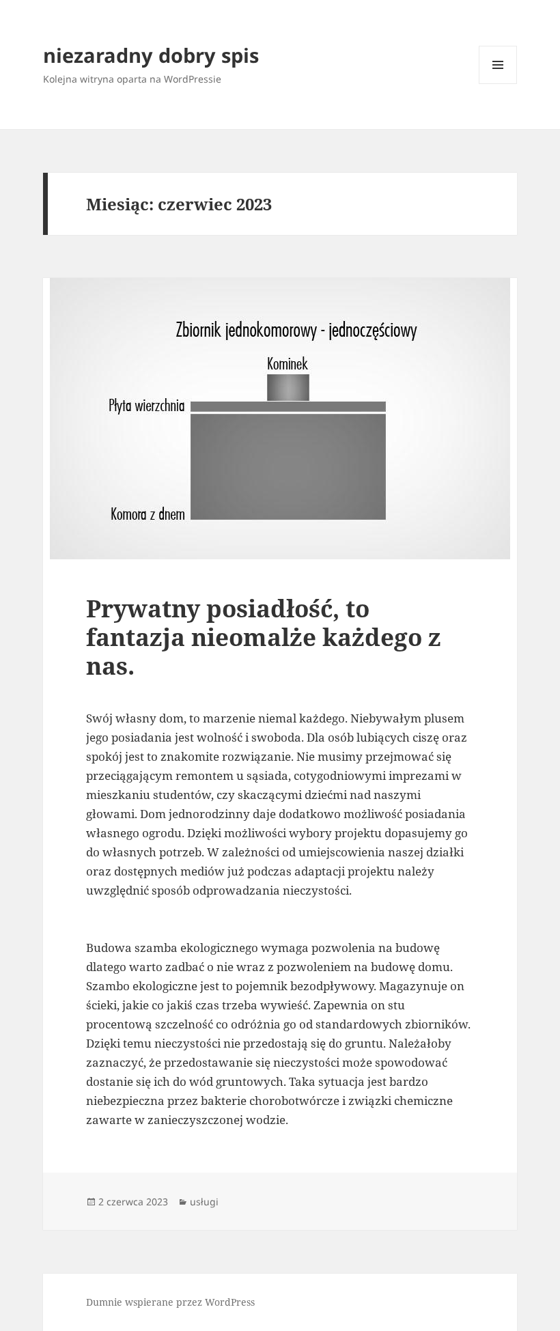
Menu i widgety (498, 83)
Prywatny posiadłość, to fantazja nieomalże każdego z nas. (263, 637)
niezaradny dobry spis (151, 55)
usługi (204, 1201)
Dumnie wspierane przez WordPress (170, 1301)
